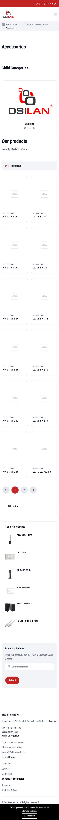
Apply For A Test (9, 790)
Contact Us (7, 763)
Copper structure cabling (13, 742)
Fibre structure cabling (12, 747)
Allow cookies (29, 816)
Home (8, 24)
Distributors (7, 774)
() (51, 4)
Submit (12, 680)
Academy (6, 785)
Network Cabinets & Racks (37, 24)
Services (6, 768)
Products (19, 24)
